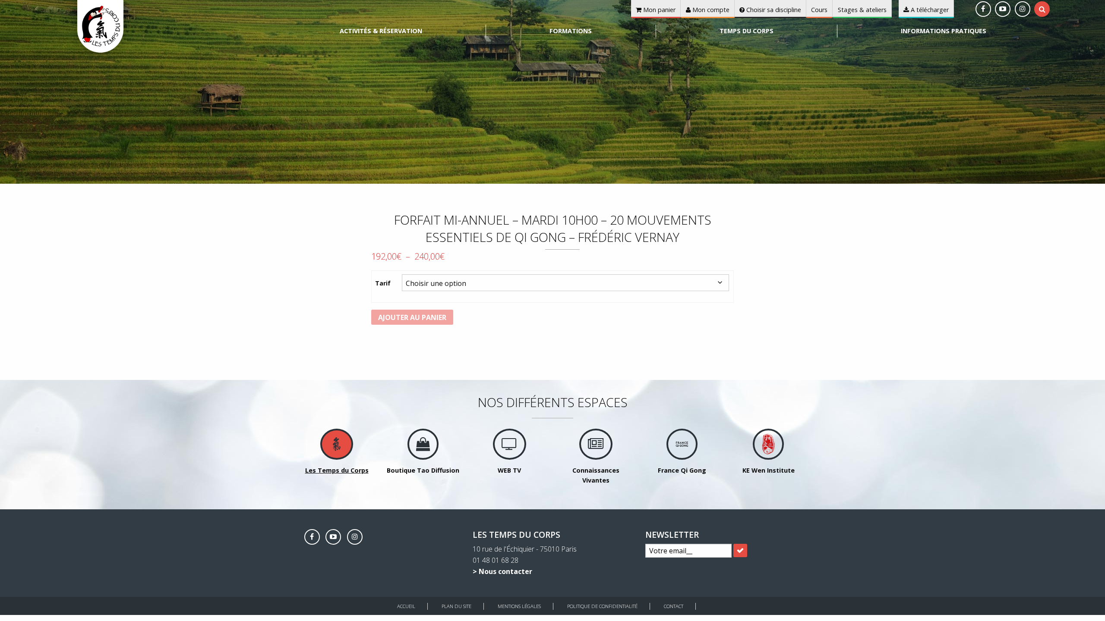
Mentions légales (519, 606)
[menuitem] (381, 31)
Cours (819, 10)
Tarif (383, 283)
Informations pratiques (943, 31)
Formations (570, 31)
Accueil (406, 606)
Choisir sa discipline (773, 10)
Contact (673, 606)
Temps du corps (747, 31)
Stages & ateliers (862, 10)
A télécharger (929, 10)
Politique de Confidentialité (602, 606)
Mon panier (658, 10)
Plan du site (456, 606)
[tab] (1042, 9)
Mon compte (710, 10)
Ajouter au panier (412, 317)
